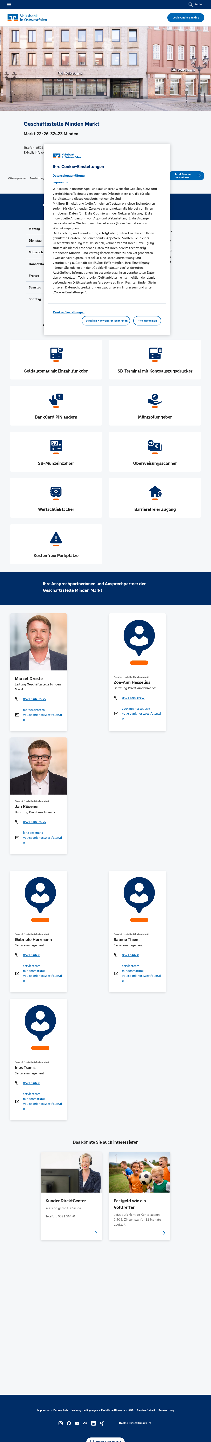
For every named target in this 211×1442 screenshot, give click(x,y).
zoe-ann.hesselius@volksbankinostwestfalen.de (141, 713)
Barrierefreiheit (146, 1410)
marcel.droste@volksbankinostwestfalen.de (42, 715)
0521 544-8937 (133, 698)
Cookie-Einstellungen (68, 312)
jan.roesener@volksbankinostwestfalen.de (42, 837)
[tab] (17, 178)
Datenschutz (60, 1410)
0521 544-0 (31, 955)
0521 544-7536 (34, 822)
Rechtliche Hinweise (113, 1410)
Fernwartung (166, 1410)
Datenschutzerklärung (69, 176)
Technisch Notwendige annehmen (106, 320)
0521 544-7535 (34, 699)
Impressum (43, 1410)
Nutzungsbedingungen (85, 1410)
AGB (131, 1410)
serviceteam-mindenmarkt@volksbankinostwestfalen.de (42, 973)
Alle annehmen (147, 320)
